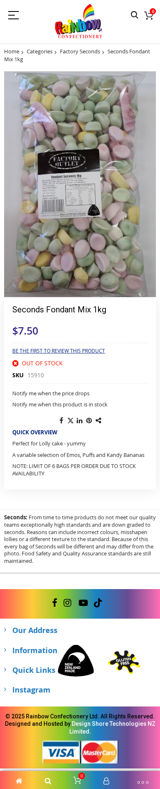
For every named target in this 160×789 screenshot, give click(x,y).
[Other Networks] (99, 421)
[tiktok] (98, 603)
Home (11, 51)
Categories (40, 51)
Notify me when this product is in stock (59, 404)
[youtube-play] (83, 603)
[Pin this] (89, 421)
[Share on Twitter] (70, 421)
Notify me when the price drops (50, 393)
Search (134, 15)
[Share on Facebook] (61, 421)
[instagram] (68, 603)
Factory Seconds (80, 51)
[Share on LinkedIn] (80, 421)
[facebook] (54, 603)
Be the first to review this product (58, 350)
